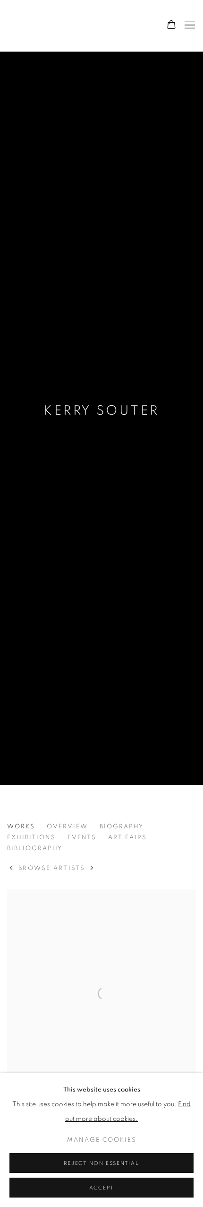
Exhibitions (31, 837)
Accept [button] (101, 1187)
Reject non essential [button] (101, 1163)
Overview (67, 827)
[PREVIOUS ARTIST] (11, 869)
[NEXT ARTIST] (92, 869)
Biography (122, 827)
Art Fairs (127, 837)
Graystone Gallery (54, 25)
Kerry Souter (101, 410)
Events (82, 837)
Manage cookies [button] (101, 1140)
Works (21, 827)
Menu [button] (189, 25)
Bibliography (34, 848)
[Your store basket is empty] (171, 25)
